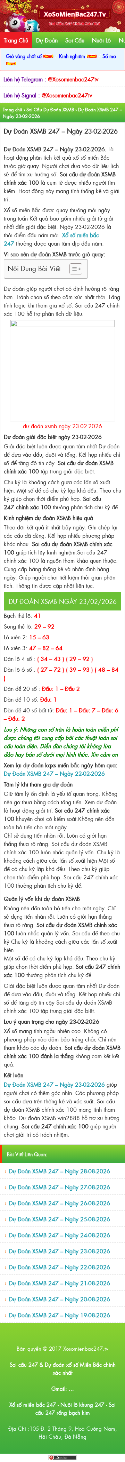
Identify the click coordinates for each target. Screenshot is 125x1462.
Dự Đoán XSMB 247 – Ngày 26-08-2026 (59, 1203)
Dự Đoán (47, 40)
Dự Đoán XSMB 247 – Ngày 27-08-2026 (59, 1187)
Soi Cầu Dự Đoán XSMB (50, 109)
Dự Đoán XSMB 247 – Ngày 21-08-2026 (59, 1283)
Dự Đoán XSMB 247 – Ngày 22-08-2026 (59, 1267)
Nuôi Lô (101, 40)
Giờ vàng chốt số (24, 55)
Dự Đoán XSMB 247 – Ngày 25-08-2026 (59, 1219)
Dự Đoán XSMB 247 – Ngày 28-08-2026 (59, 1171)
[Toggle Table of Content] (72, 269)
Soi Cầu (74, 40)
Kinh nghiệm (72, 55)
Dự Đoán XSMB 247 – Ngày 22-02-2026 (54, 773)
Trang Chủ (16, 40)
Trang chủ (12, 109)
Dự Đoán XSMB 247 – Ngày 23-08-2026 (59, 1251)
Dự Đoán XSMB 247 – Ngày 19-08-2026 (59, 1315)
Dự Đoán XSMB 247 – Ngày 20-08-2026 (59, 1299)
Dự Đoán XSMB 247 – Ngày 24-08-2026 (59, 1235)
